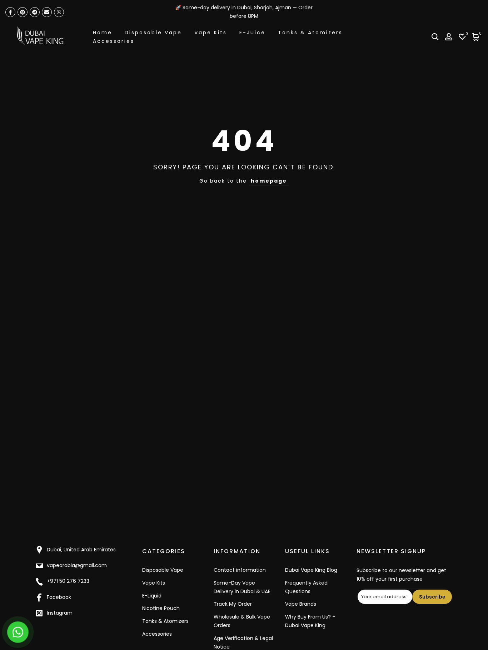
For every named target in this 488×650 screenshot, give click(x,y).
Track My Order (233, 603)
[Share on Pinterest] (23, 12)
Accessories (113, 41)
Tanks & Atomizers (310, 32)
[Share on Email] (47, 12)
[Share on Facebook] (10, 12)
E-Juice (252, 32)
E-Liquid (151, 595)
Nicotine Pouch (161, 608)
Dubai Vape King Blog (311, 570)
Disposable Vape (153, 32)
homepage (269, 180)
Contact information (240, 570)
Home (102, 32)
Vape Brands (300, 603)
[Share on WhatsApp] (59, 12)
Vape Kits (210, 32)
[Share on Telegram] (35, 12)
